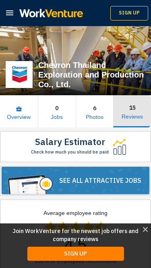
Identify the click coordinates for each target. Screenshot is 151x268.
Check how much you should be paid (70, 152)
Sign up (129, 13)
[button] (9, 12)
